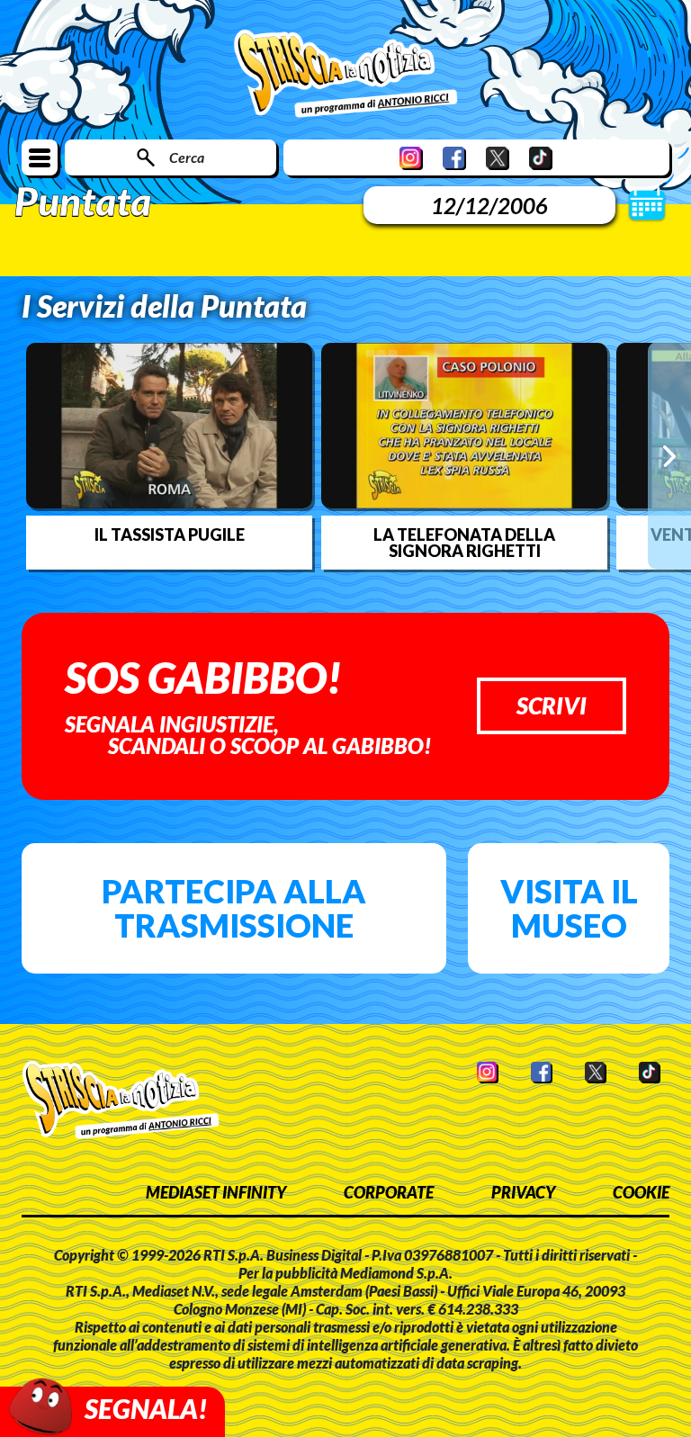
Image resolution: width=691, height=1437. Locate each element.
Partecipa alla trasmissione (234, 908)
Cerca (186, 157)
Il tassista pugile (169, 534)
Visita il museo (569, 908)
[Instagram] (411, 158)
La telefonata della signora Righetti (464, 542)
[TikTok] (540, 158)
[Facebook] (454, 158)
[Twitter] (497, 158)
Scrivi (551, 705)
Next (669, 455)
